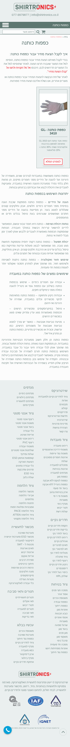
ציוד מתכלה (62, 556)
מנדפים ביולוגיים (25, 397)
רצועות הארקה (26, 461)
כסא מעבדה (27, 650)
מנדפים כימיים (26, 393)
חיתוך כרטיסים (26, 563)
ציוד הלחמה (25, 485)
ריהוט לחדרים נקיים (57, 537)
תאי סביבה (28, 612)
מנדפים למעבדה (59, 472)
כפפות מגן (62, 476)
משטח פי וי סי (60, 496)
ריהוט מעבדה (61, 445)
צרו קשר (63, 431)
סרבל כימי (62, 640)
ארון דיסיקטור (27, 654)
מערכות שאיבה (26, 532)
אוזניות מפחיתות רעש (57, 648)
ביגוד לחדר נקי (60, 533)
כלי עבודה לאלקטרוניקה (21, 583)
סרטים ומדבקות (25, 469)
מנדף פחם (28, 405)
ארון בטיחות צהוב (58, 492)
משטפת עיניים (60, 598)
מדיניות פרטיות (60, 423)
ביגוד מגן (63, 629)
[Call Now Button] (8, 730)
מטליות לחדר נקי (59, 552)
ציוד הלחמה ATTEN (23, 514)
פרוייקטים (62, 412)
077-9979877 (20, 14)
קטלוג (65, 408)
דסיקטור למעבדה (25, 540)
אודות (65, 400)
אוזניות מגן (62, 609)
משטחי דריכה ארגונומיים (55, 449)
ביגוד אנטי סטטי (25, 427)
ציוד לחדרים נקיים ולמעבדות (53, 396)
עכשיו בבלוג (25, 625)
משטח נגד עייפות (59, 453)
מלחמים (29, 499)
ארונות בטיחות (60, 469)
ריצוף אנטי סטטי (25, 419)
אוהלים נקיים (61, 541)
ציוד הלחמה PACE (24, 510)
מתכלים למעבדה (59, 465)
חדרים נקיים (59, 520)
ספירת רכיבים (26, 560)
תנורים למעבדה (25, 609)
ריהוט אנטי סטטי (25, 438)
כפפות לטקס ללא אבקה (55, 480)
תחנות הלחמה (26, 503)
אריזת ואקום (27, 556)
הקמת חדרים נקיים (58, 525)
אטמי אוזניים (61, 617)
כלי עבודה (28, 430)
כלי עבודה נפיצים (25, 465)
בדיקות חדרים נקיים (57, 529)
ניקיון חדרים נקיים (58, 564)
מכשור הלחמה (26, 491)
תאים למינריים (60, 545)
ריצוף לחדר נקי (60, 560)
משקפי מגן (62, 636)
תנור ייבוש (62, 507)
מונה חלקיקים (26, 571)
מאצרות (64, 499)
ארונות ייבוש (27, 552)
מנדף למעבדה (26, 646)
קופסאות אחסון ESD (23, 458)
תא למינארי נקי (60, 549)
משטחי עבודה (26, 446)
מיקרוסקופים (27, 575)
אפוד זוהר (63, 594)
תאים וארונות (27, 548)
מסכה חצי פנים (60, 590)
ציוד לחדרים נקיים (24, 642)
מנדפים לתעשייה (25, 401)
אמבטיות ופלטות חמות (22, 507)
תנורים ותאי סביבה (20, 591)
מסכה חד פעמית (59, 644)
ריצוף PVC (28, 442)
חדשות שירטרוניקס (58, 416)
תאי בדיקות (28, 616)
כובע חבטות (61, 613)
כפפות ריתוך (61, 605)
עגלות (65, 461)
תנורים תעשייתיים (24, 597)
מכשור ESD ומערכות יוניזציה (19, 536)
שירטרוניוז (62, 419)
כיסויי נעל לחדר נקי (58, 572)
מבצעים (63, 404)
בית (66, 37)
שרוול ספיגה (61, 625)
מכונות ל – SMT (25, 544)
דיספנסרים (62, 568)
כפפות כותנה (35, 43)
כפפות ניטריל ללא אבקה (55, 484)
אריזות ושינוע (27, 434)
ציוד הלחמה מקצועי (24, 518)
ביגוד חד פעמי (60, 488)
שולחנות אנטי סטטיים (22, 450)
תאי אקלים (28, 601)
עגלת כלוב (28, 477)
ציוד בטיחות (59, 584)
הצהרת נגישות (60, 427)
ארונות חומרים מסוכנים (56, 457)
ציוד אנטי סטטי (23, 413)
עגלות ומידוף (27, 454)
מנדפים (28, 387)
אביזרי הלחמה (26, 495)
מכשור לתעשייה (22, 527)
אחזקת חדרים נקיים (24, 662)
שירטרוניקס (60, 390)
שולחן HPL (62, 576)
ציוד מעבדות (59, 440)
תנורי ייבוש (28, 605)
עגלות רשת (62, 511)
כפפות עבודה (61, 601)
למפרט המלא (53, 161)
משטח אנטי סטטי (24, 423)
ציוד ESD (29, 473)
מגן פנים (63, 632)
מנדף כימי (62, 503)
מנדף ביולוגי (27, 658)
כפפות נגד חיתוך (59, 652)
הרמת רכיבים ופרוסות (22, 567)
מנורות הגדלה (26, 579)
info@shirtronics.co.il (44, 14)
